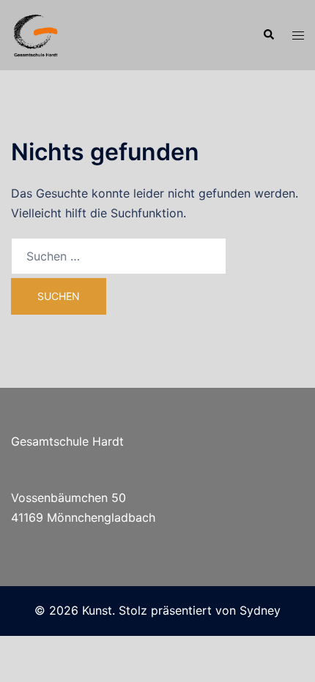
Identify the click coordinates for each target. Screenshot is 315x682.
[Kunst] (36, 33)
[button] (268, 35)
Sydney (260, 610)
